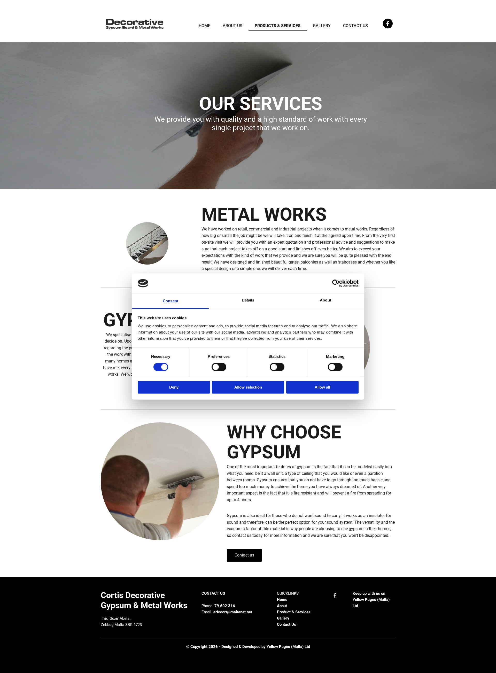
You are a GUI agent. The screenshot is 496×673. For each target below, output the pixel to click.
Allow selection (248, 387)
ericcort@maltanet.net (232, 612)
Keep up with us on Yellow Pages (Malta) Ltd (371, 599)
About (282, 606)
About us (232, 25)
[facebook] (388, 23)
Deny (174, 387)
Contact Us (355, 25)
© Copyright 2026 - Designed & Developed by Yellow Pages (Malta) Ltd (248, 646)
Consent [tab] (170, 301)
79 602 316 (224, 606)
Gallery (322, 25)
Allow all (322, 387)
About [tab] (325, 300)
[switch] (219, 367)
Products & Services (277, 25)
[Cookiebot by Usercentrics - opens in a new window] (336, 283)
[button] (244, 555)
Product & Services (294, 612)
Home (204, 25)
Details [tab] (248, 300)
